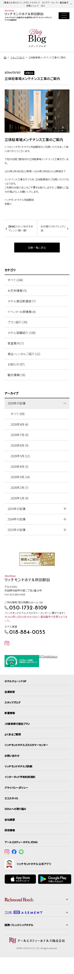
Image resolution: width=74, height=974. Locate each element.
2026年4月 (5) (19, 466)
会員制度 (10, 692)
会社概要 (10, 819)
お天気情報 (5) (17, 290)
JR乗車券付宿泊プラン (17, 724)
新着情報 (10, 713)
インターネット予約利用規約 (20, 777)
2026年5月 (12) (20, 456)
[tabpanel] (37, 559)
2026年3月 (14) (20, 477)
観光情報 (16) (16, 375)
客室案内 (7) (16, 343)
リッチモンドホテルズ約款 (18, 766)
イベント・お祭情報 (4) (22, 312)
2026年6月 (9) (19, 445)
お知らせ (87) (16, 364)
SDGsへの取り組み (15, 809)
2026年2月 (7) (19, 487)
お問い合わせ (12, 755)
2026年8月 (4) (19, 424)
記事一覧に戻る (37, 247)
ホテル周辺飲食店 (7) (21, 301)
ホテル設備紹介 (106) (21, 333)
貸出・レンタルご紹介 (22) (24, 354)
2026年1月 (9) (19, 498)
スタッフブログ (12, 702)
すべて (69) (17, 414)
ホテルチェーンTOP (15, 681)
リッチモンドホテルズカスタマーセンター (26, 745)
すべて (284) (15, 280)
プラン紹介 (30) (17, 322)
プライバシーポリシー (16, 787)
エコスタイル (11, 798)
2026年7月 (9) (19, 435)
